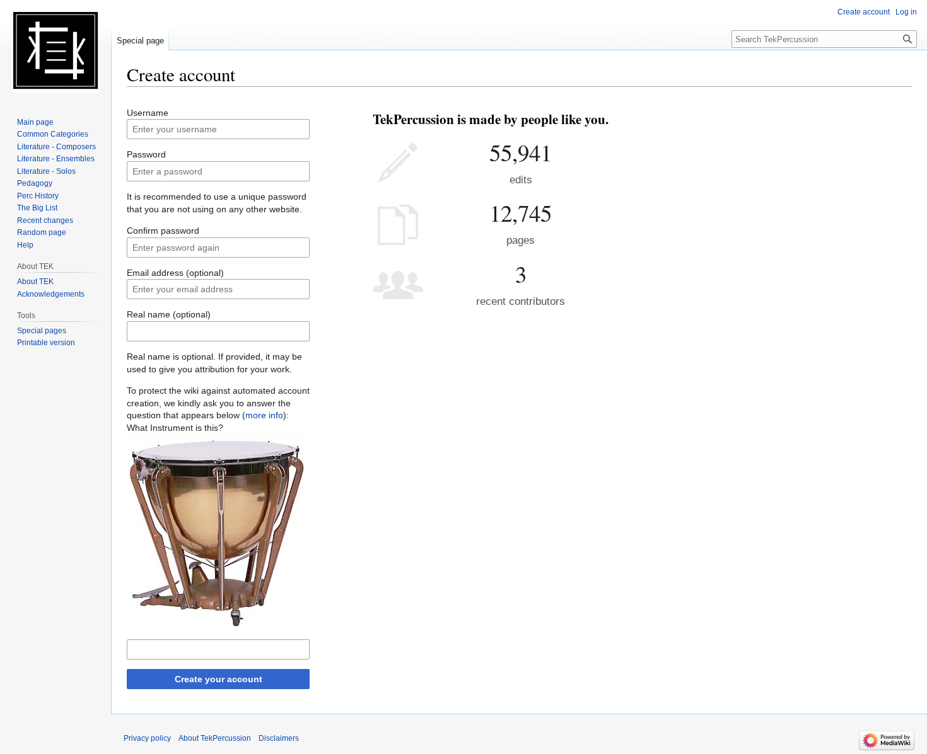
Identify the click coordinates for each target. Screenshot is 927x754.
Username (147, 113)
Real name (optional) (169, 314)
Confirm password (163, 231)
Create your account (218, 679)
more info (264, 415)
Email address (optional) (175, 273)
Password (146, 154)
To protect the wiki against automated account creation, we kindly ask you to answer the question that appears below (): (218, 403)
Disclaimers (279, 738)
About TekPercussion (214, 738)
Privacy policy (147, 738)
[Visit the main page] (55, 50)
